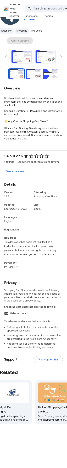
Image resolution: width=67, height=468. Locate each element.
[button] (21, 57)
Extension (6, 30)
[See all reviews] (15, 171)
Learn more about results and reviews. (39, 161)
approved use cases (18, 330)
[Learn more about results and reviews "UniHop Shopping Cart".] (47, 411)
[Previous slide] (6, 56)
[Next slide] (61, 56)
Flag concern (11, 229)
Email (12, 266)
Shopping (21, 30)
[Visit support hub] (48, 359)
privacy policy (32, 300)
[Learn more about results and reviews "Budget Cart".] (5, 411)
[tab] (14, 16)
